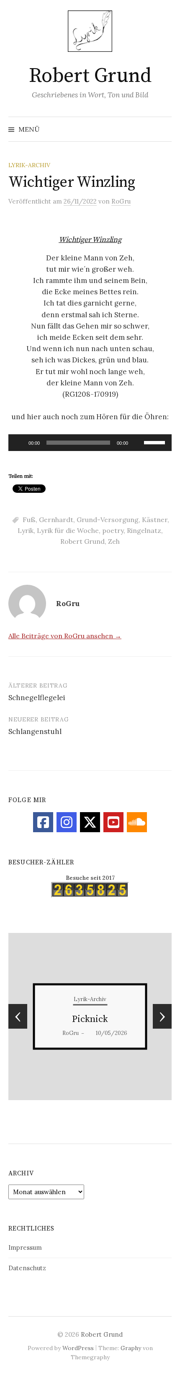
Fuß (29, 519)
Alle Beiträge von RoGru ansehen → (64, 636)
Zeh (114, 541)
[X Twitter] (90, 822)
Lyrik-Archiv (29, 165)
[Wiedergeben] (19, 442)
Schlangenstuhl (35, 731)
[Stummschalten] (137, 442)
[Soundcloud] (137, 822)
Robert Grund (90, 76)
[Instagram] (67, 822)
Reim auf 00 (90, 1019)
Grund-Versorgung (108, 519)
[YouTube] (113, 822)
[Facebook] (43, 822)
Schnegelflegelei (36, 697)
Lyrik (25, 530)
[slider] (155, 441)
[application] (90, 442)
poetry (112, 530)
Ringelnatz (144, 530)
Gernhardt (56, 519)
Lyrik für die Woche (68, 530)
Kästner (154, 519)
